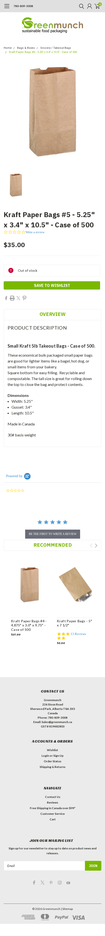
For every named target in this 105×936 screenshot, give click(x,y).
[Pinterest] (24, 298)
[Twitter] (18, 298)
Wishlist (52, 750)
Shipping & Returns (52, 767)
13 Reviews (78, 634)
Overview (52, 314)
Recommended (52, 545)
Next (96, 546)
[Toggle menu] (6, 8)
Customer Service (52, 813)
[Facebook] (6, 298)
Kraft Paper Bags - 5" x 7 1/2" (74, 623)
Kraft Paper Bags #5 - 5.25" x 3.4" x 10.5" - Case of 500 (43, 52)
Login (45, 755)
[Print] (12, 298)
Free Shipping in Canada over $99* (52, 808)
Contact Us (52, 797)
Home (8, 48)
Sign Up (58, 755)
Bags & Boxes (26, 48)
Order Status (52, 761)
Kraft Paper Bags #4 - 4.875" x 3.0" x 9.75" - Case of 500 (29, 625)
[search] (80, 6)
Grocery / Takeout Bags (55, 48)
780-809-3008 (23, 6)
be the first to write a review (52, 534)
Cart (53, 819)
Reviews (52, 802)
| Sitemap (67, 909)
